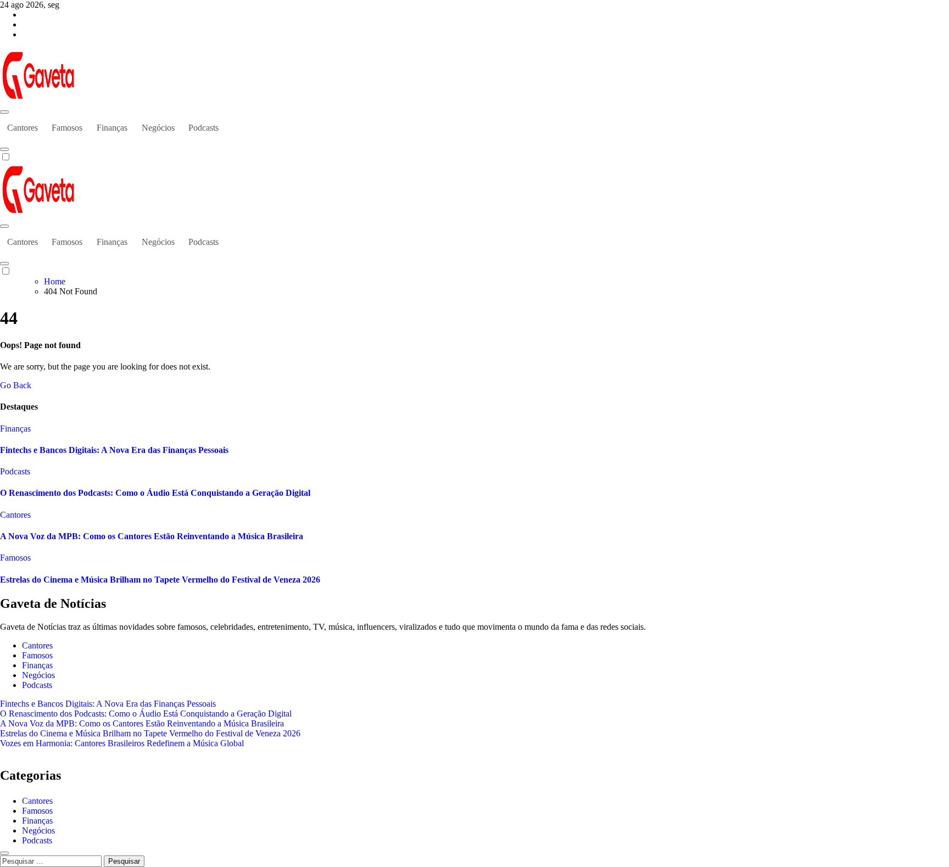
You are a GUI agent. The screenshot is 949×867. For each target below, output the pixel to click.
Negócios (158, 127)
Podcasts (203, 127)
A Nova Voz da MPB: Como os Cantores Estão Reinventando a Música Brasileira (151, 536)
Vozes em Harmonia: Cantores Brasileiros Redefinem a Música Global (122, 743)
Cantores (22, 127)
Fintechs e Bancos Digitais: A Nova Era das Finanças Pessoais (114, 450)
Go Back (15, 385)
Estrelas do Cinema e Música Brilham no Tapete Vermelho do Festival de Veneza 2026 (160, 579)
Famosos (67, 127)
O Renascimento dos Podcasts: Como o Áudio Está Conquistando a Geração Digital (155, 492)
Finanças (112, 127)
